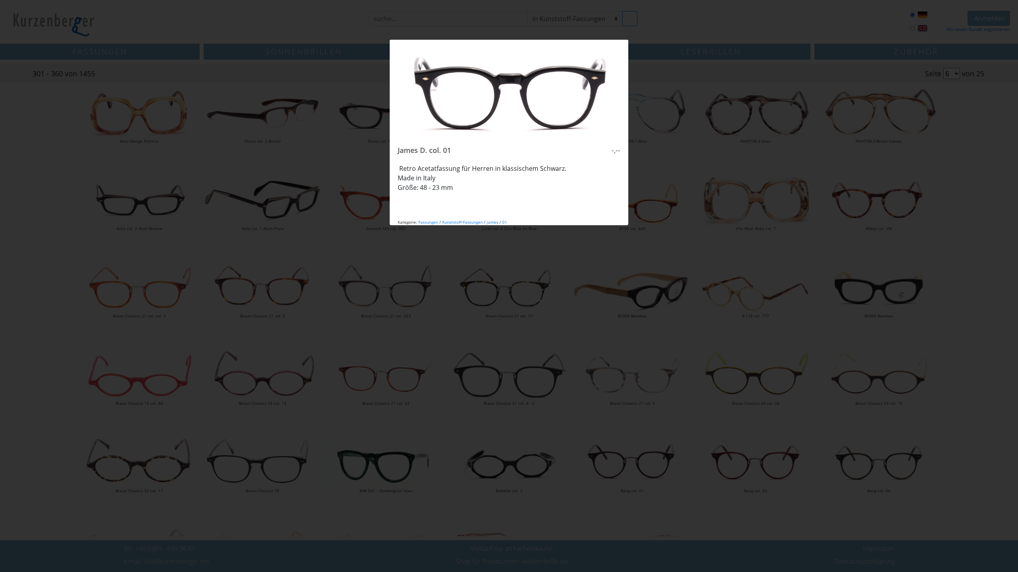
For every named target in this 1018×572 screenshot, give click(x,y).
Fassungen (428, 222)
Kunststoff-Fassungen (462, 222)
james (492, 222)
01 (504, 222)
